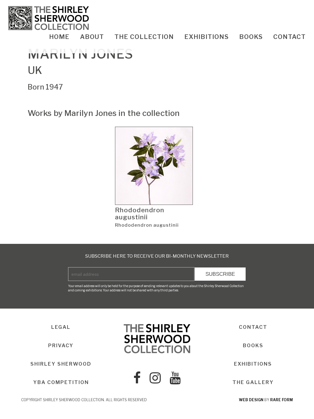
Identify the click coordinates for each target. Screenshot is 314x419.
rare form (281, 400)
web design (251, 400)
